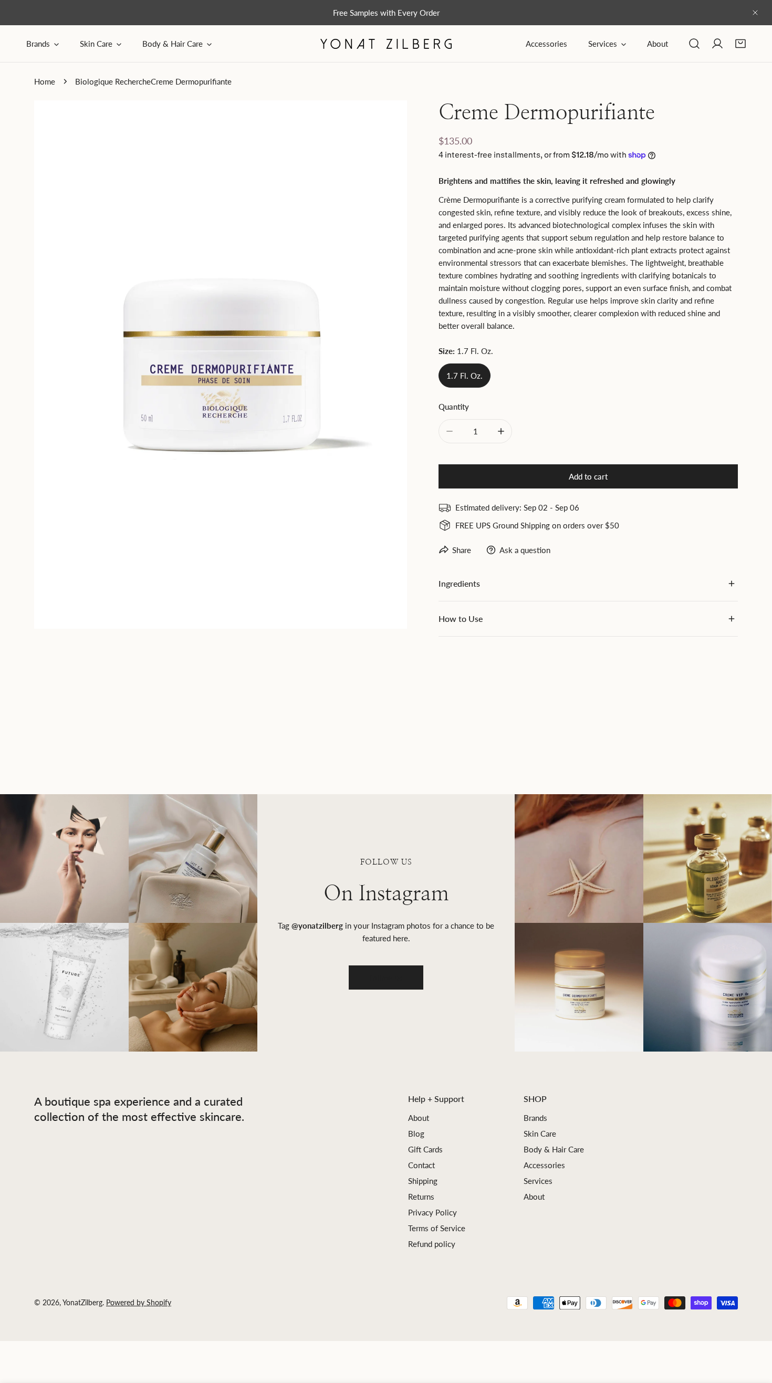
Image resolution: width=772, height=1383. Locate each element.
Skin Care (540, 1133)
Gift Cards (425, 1149)
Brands (535, 1117)
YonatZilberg (82, 1302)
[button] (740, 43)
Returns (421, 1196)
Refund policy (431, 1244)
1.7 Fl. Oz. (464, 375)
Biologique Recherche (113, 81)
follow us (386, 977)
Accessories (544, 1165)
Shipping (422, 1181)
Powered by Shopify (138, 1302)
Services (538, 1181)
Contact (421, 1165)
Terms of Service (436, 1228)
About (418, 1117)
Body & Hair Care (554, 1149)
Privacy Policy (432, 1212)
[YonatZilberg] (386, 44)
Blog (416, 1133)
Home (44, 81)
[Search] (694, 43)
